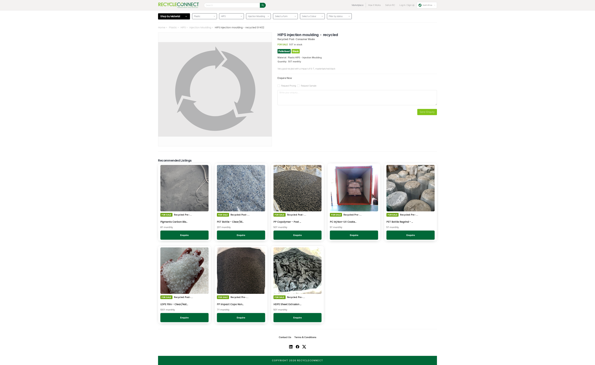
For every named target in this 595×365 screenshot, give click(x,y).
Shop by (170, 16)
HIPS (183, 27)
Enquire (184, 235)
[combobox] (284, 15)
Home (161, 27)
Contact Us (285, 337)
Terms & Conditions (305, 337)
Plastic (173, 27)
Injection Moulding (200, 27)
